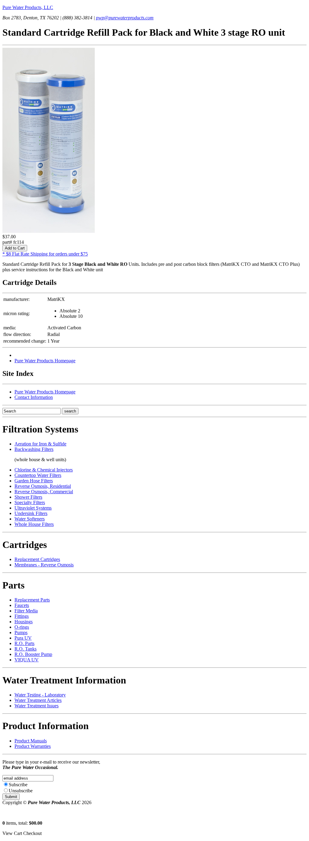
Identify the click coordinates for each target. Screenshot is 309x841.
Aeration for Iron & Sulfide (40, 443)
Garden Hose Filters (33, 480)
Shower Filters (28, 497)
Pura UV (23, 638)
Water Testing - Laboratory (40, 694)
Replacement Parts (32, 599)
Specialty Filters (29, 502)
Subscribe (18, 784)
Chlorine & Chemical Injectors (43, 469)
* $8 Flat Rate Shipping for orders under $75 (45, 253)
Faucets (21, 605)
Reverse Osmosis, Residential (42, 486)
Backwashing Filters (33, 449)
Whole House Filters (34, 524)
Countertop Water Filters (37, 475)
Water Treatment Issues (36, 705)
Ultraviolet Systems (33, 507)
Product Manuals (30, 740)
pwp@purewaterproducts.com (125, 17)
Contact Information (33, 397)
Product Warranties (32, 746)
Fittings (21, 616)
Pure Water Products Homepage (44, 360)
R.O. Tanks (25, 648)
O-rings (21, 627)
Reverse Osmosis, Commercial (43, 491)
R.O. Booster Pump (33, 654)
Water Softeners (29, 518)
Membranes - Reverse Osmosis (44, 564)
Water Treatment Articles (38, 700)
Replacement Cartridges (37, 559)
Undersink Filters (30, 513)
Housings (23, 621)
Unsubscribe (21, 790)
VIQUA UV (26, 659)
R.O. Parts (24, 643)
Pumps (20, 632)
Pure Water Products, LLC (27, 7)
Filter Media (26, 610)
